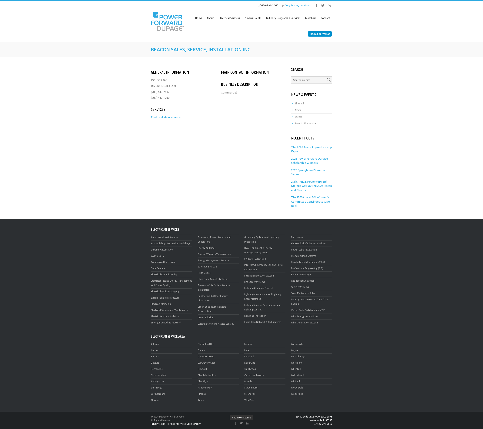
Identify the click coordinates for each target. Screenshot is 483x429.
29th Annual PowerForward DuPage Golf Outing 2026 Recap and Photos (311, 186)
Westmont (296, 363)
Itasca (201, 400)
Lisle (246, 350)
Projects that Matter (306, 123)
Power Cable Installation (304, 249)
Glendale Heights (206, 375)
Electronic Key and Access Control (216, 324)
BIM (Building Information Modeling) (170, 243)
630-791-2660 (269, 5)
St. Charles (249, 394)
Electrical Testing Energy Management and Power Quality (171, 283)
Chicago (155, 400)
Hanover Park (205, 387)
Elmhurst (202, 369)
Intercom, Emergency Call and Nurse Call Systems (263, 267)
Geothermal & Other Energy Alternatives (213, 298)
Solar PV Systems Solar (303, 293)
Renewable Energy (301, 274)
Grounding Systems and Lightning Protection (261, 239)
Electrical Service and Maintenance (169, 310)
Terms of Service (176, 424)
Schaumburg (251, 387)
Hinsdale (202, 394)
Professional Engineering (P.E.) (307, 268)
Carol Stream (158, 394)
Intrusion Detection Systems (259, 275)
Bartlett (155, 356)
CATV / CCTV (157, 256)
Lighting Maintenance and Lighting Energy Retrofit (262, 296)
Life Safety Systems (254, 282)
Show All (299, 103)
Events (298, 116)
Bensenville (157, 369)
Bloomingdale (158, 375)
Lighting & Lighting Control (258, 288)
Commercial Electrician (163, 262)
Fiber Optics (204, 273)
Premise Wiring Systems (303, 256)
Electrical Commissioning (164, 274)
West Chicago (298, 356)
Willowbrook (298, 375)
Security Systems (300, 287)
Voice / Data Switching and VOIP (308, 310)
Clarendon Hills (205, 344)
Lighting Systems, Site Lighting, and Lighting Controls (262, 307)
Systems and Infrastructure (165, 297)
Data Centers (158, 268)
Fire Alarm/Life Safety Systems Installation (214, 287)
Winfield (295, 381)
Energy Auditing (206, 248)
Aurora (154, 350)
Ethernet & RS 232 (207, 266)
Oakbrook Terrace (254, 375)
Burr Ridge (156, 387)
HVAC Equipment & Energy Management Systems (258, 250)
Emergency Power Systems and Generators (214, 239)
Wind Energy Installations (304, 316)
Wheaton (296, 369)
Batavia (155, 363)
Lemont (248, 344)
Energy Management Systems (213, 260)
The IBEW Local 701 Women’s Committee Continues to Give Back (310, 201)
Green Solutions (206, 317)
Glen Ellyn (203, 381)
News (298, 110)
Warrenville (297, 344)
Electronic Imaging (161, 304)
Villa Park (249, 400)
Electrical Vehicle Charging (165, 291)
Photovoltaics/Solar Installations (308, 243)
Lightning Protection (255, 316)
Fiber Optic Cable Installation (213, 279)
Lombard (249, 356)
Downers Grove (206, 356)
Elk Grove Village (206, 363)
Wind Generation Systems (304, 322)
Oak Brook (250, 369)
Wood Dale (297, 387)
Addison (155, 344)
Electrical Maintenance (166, 117)
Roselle (248, 381)
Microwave (297, 237)
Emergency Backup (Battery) (166, 322)
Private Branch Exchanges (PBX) (308, 262)
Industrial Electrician (255, 258)
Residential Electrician (303, 281)
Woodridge (297, 394)
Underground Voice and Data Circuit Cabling (310, 301)
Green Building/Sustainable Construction (212, 309)
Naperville (249, 363)
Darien (201, 350)
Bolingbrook (157, 381)
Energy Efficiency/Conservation (214, 254)
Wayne (294, 350)
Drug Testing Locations (298, 5)
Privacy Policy (158, 424)
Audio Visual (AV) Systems (164, 237)
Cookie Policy (193, 424)
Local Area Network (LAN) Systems (262, 322)
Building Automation (162, 249)
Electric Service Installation (165, 316)
